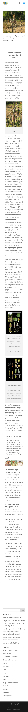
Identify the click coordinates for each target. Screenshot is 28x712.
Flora (22, 38)
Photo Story (6, 686)
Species (12, 40)
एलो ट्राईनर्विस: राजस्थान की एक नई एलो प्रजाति (14, 36)
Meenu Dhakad (8, 38)
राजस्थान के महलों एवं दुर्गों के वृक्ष (11, 643)
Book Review (7, 653)
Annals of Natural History (11, 650)
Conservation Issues (9, 660)
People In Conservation (10, 683)
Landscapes (6, 676)
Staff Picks (6, 692)
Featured (6, 666)
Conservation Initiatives (10, 657)
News (7, 40)
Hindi (4, 40)
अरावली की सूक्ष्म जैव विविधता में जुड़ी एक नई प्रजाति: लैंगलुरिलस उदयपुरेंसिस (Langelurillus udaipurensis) (14, 631)
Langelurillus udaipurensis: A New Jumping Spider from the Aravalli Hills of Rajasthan (14, 623)
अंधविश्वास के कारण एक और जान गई (12, 617)
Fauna (5, 663)
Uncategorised (7, 696)
